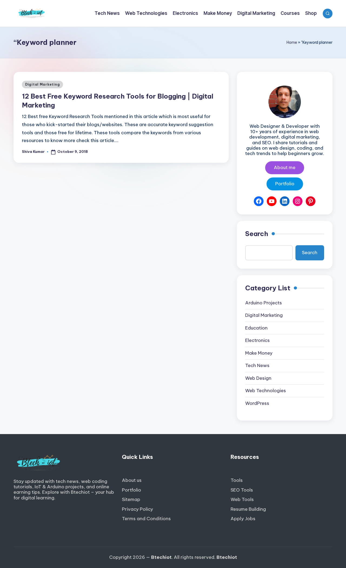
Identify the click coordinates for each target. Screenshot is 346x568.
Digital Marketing (42, 84)
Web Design (258, 378)
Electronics (257, 340)
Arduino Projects (263, 303)
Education (256, 328)
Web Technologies (265, 391)
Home (292, 42)
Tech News (257, 365)
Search (256, 234)
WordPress (257, 403)
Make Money (258, 353)
